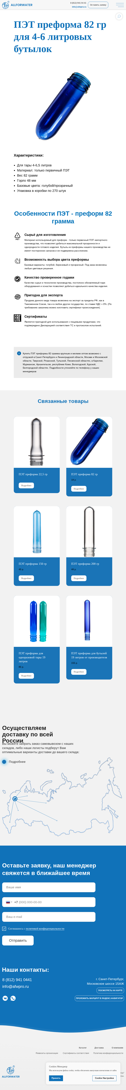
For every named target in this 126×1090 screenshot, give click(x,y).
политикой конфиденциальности (45, 928)
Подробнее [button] (17, 761)
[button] (4, 762)
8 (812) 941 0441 (17, 979)
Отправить (18, 940)
